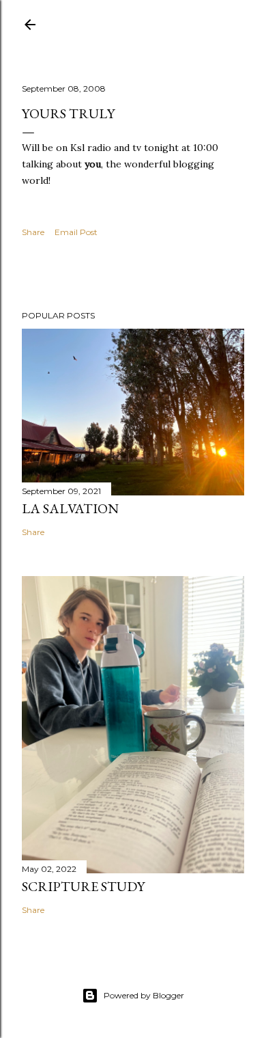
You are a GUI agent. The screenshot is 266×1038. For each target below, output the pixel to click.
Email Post (76, 232)
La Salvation (70, 508)
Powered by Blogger (144, 995)
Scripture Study (83, 886)
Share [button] (33, 232)
